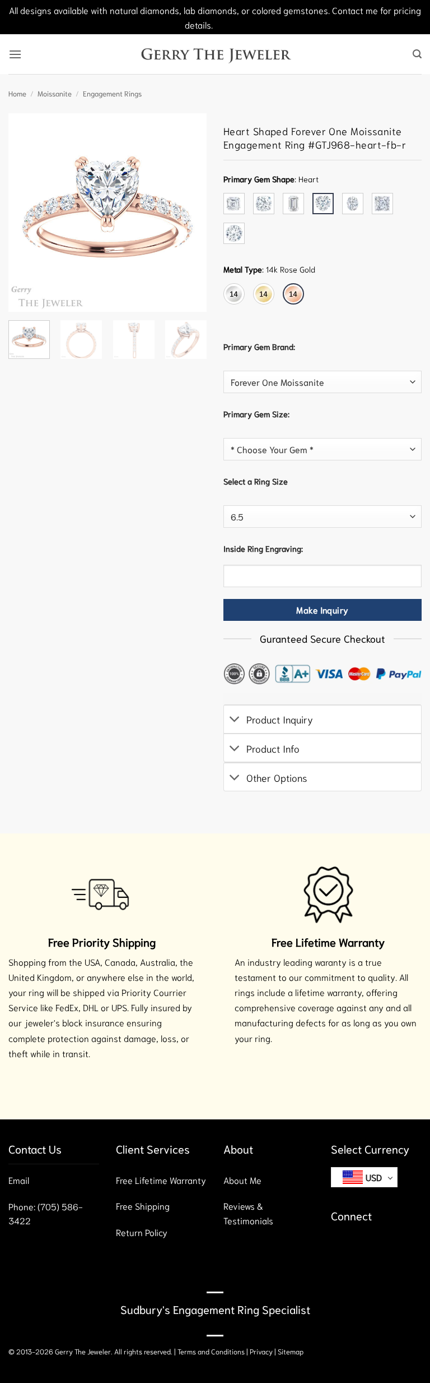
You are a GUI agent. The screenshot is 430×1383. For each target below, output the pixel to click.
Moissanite (55, 93)
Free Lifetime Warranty (161, 1180)
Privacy (261, 1351)
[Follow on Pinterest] (381, 1248)
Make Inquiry (322, 609)
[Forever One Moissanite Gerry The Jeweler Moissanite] (322, 382)
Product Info (273, 748)
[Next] (189, 213)
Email (18, 1180)
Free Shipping (143, 1205)
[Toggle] (235, 720)
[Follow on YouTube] (401, 1248)
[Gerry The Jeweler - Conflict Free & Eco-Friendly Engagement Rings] (215, 54)
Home (17, 93)
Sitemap (290, 1351)
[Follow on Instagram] (361, 1248)
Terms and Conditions (211, 1351)
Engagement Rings (112, 93)
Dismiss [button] (230, 24)
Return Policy (141, 1232)
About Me (242, 1180)
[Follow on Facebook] (341, 1248)
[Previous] (26, 213)
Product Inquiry (279, 719)
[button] (15, 54)
